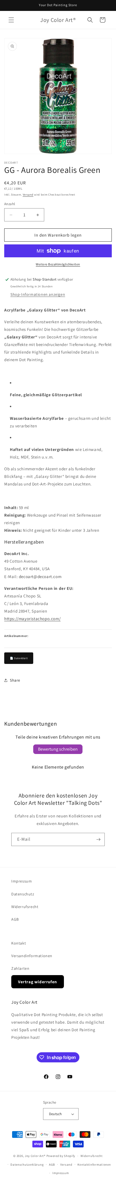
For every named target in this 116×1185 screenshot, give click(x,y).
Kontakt (18, 943)
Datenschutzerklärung (27, 1164)
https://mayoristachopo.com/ (32, 618)
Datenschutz (22, 894)
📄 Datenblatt (19, 658)
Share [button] (15, 680)
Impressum (21, 881)
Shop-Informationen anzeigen (37, 294)
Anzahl (9, 203)
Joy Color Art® (35, 1156)
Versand (28, 194)
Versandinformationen (31, 955)
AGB (15, 919)
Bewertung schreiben (58, 749)
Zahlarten (20, 968)
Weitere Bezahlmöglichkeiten (58, 264)
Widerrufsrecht (24, 906)
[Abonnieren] (98, 839)
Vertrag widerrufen (37, 981)
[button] (11, 20)
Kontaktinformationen (94, 1164)
